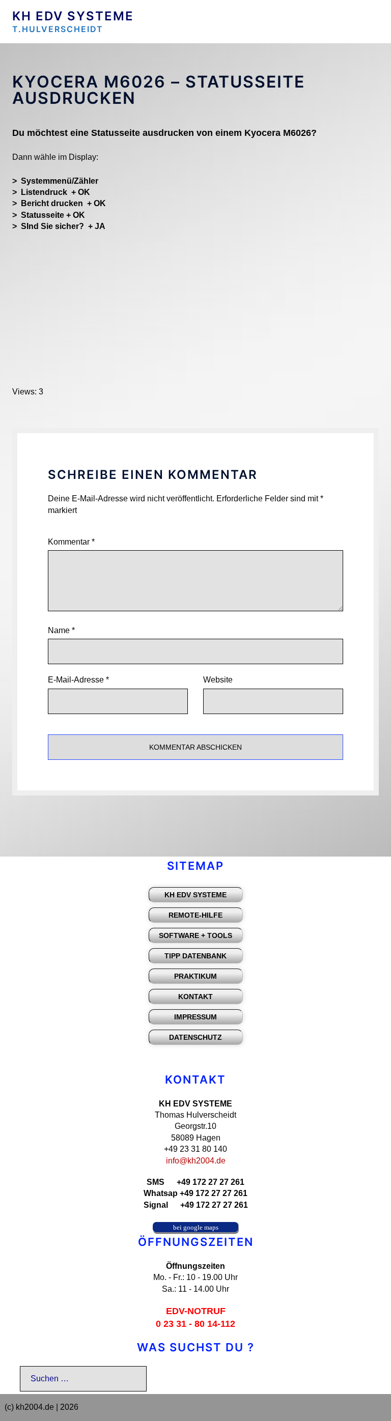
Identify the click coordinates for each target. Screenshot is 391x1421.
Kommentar (71, 541)
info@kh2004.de (196, 1160)
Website (218, 679)
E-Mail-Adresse (78, 679)
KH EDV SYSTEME (73, 16)
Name (61, 630)
